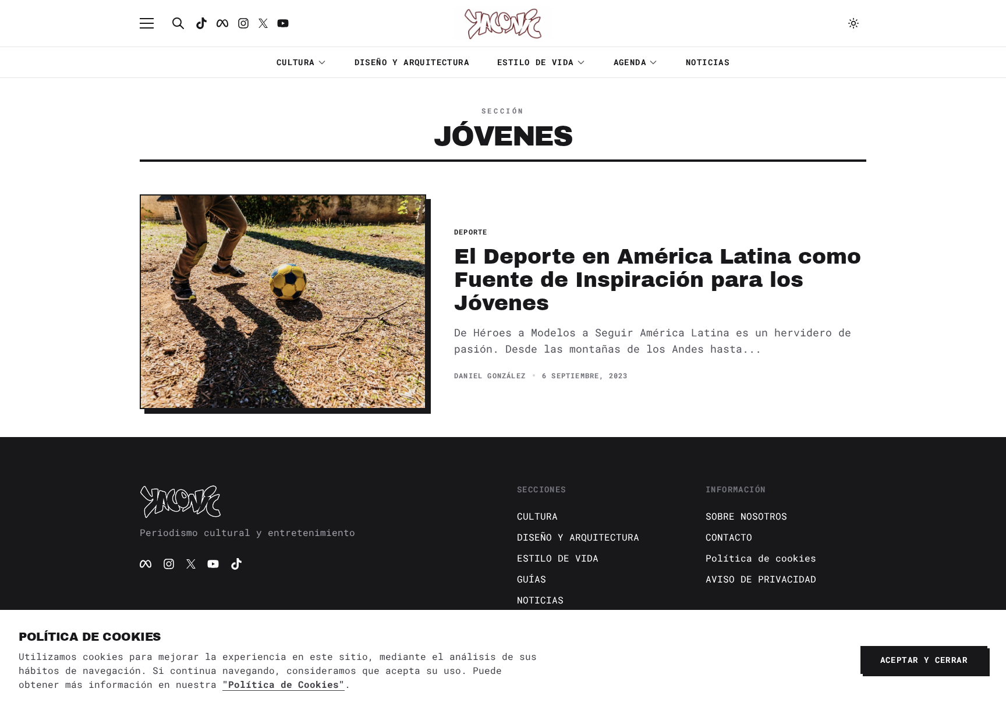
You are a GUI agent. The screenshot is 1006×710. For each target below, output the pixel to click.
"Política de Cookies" (283, 684)
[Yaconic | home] (314, 501)
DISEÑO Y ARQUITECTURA (412, 62)
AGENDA (630, 62)
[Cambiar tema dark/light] (853, 23)
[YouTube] (213, 564)
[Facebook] (222, 23)
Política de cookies (761, 558)
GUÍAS (531, 579)
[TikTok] (201, 23)
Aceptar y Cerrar (924, 659)
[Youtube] (283, 23)
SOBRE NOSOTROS (746, 516)
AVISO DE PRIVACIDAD (761, 579)
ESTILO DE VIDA (535, 62)
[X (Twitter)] (191, 564)
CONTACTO (729, 537)
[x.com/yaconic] (263, 23)
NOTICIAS (707, 62)
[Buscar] (178, 23)
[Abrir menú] (152, 23)
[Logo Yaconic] (503, 23)
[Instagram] (243, 23)
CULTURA (296, 62)
